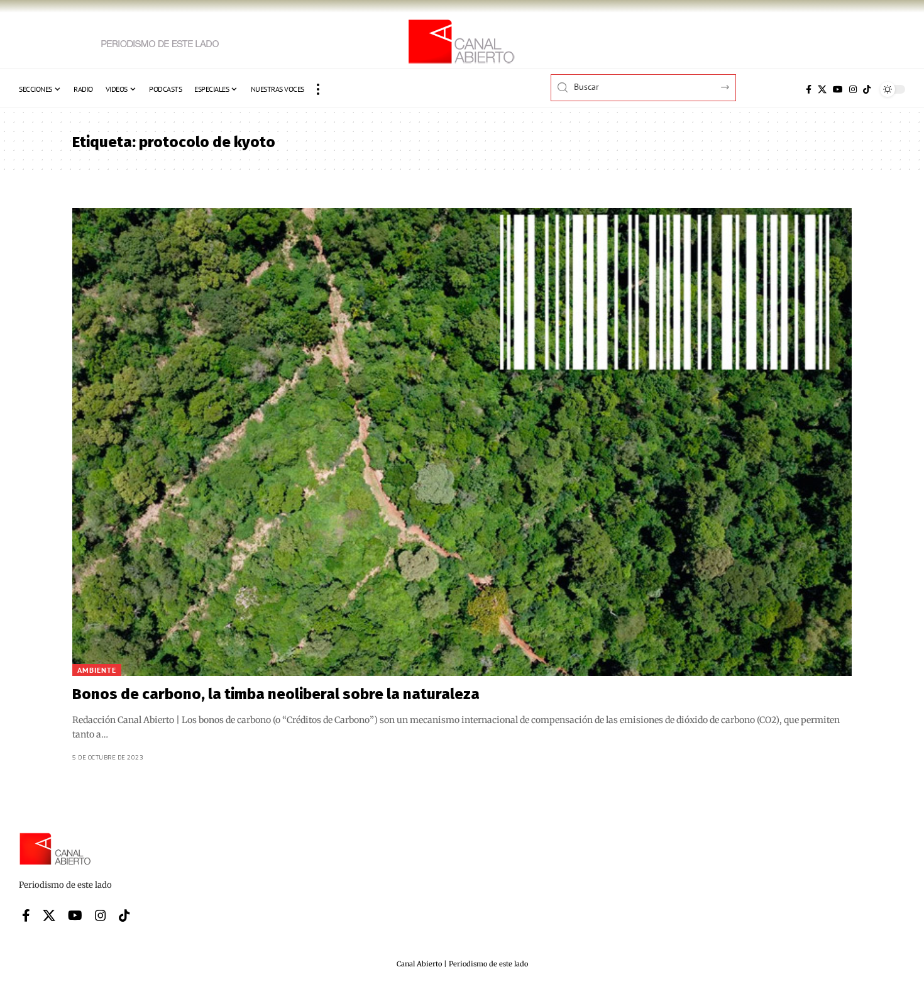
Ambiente (96, 670)
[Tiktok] (867, 89)
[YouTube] (838, 89)
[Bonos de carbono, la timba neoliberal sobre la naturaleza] (462, 442)
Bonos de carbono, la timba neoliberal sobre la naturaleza (276, 694)
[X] (822, 89)
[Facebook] (809, 89)
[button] (318, 89)
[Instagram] (853, 89)
